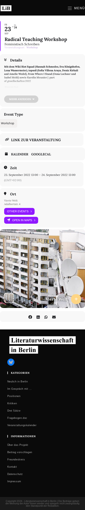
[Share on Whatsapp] (45, 316)
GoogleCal (41, 154)
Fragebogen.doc (17, 417)
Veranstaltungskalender (22, 425)
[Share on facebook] (30, 316)
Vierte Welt (11, 200)
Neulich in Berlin (17, 381)
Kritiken (12, 403)
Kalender (19, 154)
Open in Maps (22, 220)
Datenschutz (15, 474)
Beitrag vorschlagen (19, 452)
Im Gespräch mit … (19, 388)
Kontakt (12, 466)
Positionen (14, 396)
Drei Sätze (14, 410)
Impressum (14, 481)
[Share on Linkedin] (38, 316)
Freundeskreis (16, 459)
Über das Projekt (17, 444)
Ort (13, 194)
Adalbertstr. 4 (12, 204)
